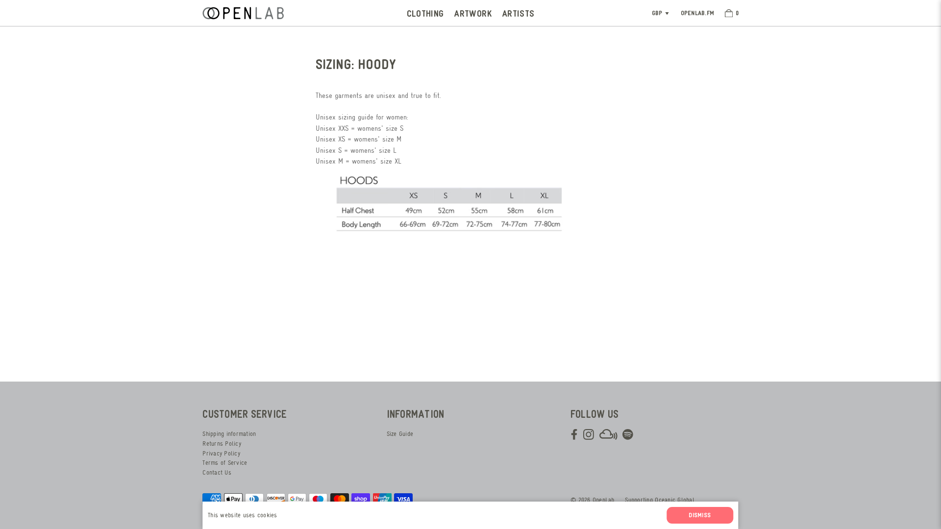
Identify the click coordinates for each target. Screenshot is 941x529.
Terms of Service (224, 462)
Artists (518, 13)
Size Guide (400, 433)
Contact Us (216, 472)
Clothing (425, 13)
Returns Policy (221, 443)
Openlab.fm (698, 13)
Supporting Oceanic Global (659, 500)
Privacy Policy (221, 453)
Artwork (473, 13)
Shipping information (229, 433)
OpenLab (604, 500)
